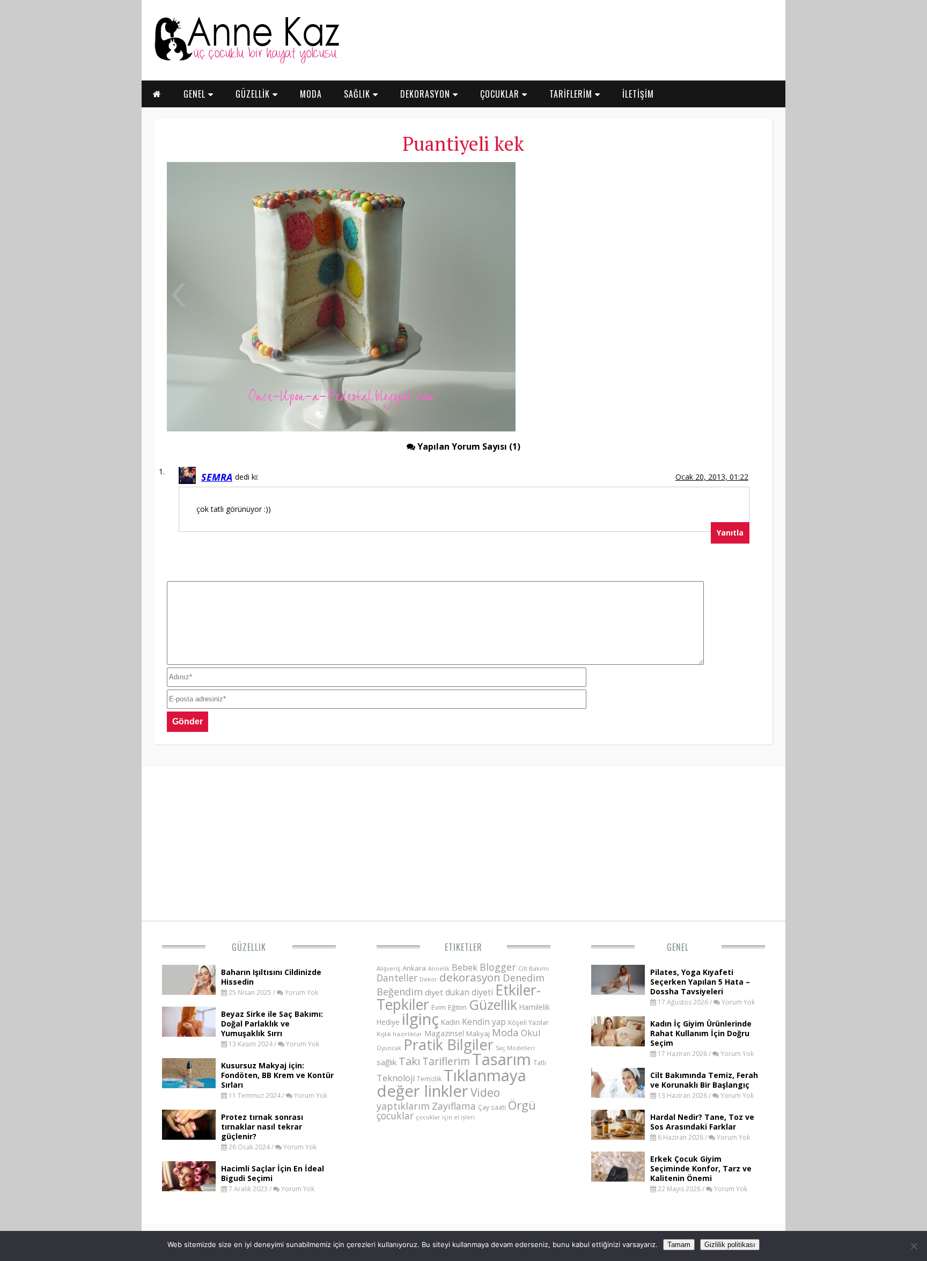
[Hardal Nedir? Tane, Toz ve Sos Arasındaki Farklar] (618, 1136)
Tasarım (501, 1059)
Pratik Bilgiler (448, 1044)
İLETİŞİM (638, 93)
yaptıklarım (403, 1105)
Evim (438, 1007)
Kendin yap (484, 1022)
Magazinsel (444, 1033)
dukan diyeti (469, 992)
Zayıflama (454, 1105)
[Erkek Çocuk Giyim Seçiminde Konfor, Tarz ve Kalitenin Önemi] (618, 1178)
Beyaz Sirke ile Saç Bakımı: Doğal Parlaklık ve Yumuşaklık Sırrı (272, 1023)
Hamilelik (534, 1007)
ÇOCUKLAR (501, 93)
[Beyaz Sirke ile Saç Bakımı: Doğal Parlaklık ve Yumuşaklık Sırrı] (189, 1033)
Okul (531, 1033)
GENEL (195, 93)
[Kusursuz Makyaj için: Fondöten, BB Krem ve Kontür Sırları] (189, 1085)
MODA (311, 93)
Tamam (678, 1245)
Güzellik (249, 947)
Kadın (450, 1022)
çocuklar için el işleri (445, 1117)
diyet (434, 992)
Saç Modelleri (515, 1048)
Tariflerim (446, 1061)
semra (216, 477)
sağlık (386, 1062)
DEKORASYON (426, 93)
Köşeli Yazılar (528, 1022)
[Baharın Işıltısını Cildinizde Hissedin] (189, 992)
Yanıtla (730, 532)
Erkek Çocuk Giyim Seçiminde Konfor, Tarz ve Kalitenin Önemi (701, 1168)
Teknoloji (396, 1078)
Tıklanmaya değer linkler (451, 1083)
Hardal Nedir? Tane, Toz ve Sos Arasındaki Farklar (702, 1122)
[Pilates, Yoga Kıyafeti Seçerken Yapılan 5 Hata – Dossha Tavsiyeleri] (618, 992)
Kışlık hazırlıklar (399, 1034)
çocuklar (395, 1115)
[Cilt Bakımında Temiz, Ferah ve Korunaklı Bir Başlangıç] (618, 1095)
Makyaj (478, 1033)
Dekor (428, 979)
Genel (678, 947)
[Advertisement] (643, 241)
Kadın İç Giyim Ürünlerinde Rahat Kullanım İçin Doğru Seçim (701, 1033)
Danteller (397, 977)
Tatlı (539, 1062)
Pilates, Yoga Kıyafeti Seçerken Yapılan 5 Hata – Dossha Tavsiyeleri (700, 981)
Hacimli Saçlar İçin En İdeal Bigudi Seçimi (272, 1173)
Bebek (464, 967)
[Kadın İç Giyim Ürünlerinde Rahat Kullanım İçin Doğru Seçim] (618, 1043)
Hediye (388, 1022)
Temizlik (429, 1078)
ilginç (420, 1019)
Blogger (498, 967)
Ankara (414, 968)
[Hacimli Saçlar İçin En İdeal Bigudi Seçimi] (189, 1188)
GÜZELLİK (254, 93)
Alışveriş (388, 968)
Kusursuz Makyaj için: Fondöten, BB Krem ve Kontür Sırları (277, 1075)
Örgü (522, 1105)
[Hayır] (913, 1246)
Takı (409, 1060)
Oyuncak (389, 1048)
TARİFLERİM (572, 93)
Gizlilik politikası (729, 1245)
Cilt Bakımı (533, 968)
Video (485, 1092)
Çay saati (492, 1107)
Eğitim (457, 1007)
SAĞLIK (358, 93)
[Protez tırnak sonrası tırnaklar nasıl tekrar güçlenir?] (189, 1136)
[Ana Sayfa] (246, 61)
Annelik (439, 968)
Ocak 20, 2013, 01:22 (711, 477)
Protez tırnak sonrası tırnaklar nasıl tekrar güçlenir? (262, 1126)
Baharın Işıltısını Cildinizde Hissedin (271, 977)
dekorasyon (470, 977)
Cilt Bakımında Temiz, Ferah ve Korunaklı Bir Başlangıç (704, 1080)
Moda (505, 1032)
